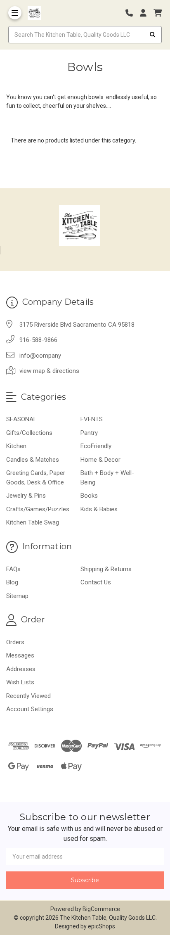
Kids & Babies (99, 509)
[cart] (157, 13)
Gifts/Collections (29, 433)
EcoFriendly (95, 446)
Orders (15, 642)
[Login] (146, 13)
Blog (12, 582)
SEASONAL (21, 419)
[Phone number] (132, 13)
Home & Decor (100, 459)
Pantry (89, 433)
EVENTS (91, 419)
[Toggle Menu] (14, 12)
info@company (40, 355)
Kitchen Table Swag (32, 522)
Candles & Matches (32, 459)
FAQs (13, 569)
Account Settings (29, 709)
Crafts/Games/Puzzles (37, 509)
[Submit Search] (153, 34)
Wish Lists (20, 682)
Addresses (20, 669)
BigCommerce (101, 909)
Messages (20, 655)
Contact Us (95, 582)
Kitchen (16, 446)
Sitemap (17, 596)
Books (89, 495)
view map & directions (49, 371)
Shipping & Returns (106, 569)
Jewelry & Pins (26, 495)
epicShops (101, 926)
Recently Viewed (28, 696)
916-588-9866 (38, 340)
